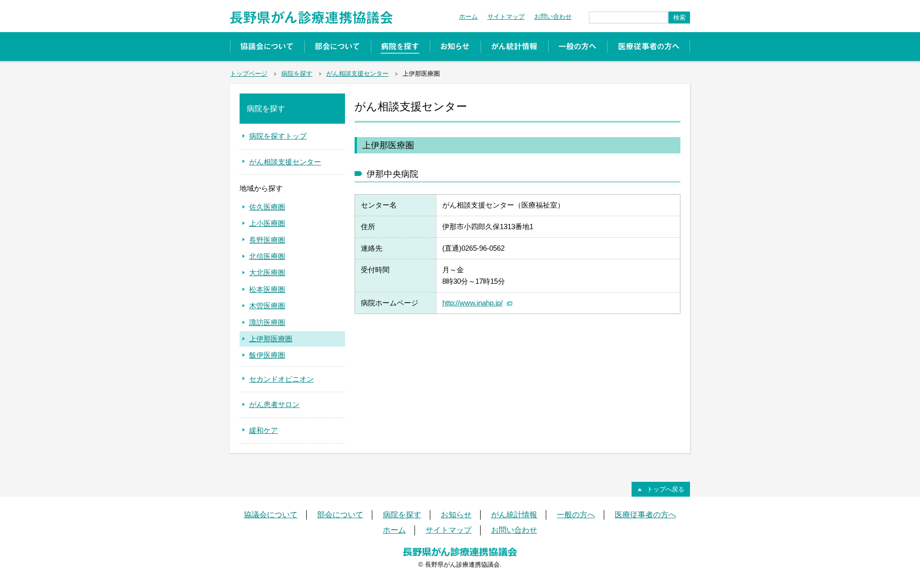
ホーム (468, 16)
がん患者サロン (274, 404)
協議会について (267, 46)
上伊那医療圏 (270, 339)
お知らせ (455, 46)
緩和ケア (263, 430)
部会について (337, 46)
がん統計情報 (514, 46)
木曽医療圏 (267, 306)
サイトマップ (506, 16)
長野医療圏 (267, 240)
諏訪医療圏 (267, 322)
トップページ (248, 73)
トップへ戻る (665, 489)
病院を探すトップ (278, 136)
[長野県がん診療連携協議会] (311, 14)
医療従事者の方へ (648, 46)
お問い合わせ (553, 16)
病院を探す (400, 46)
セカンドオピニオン (281, 379)
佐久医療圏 (267, 207)
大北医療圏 (267, 272)
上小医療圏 (267, 223)
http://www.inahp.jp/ (472, 303)
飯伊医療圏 (267, 355)
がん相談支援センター (357, 73)
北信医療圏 (267, 256)
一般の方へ (577, 46)
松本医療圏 (267, 289)
